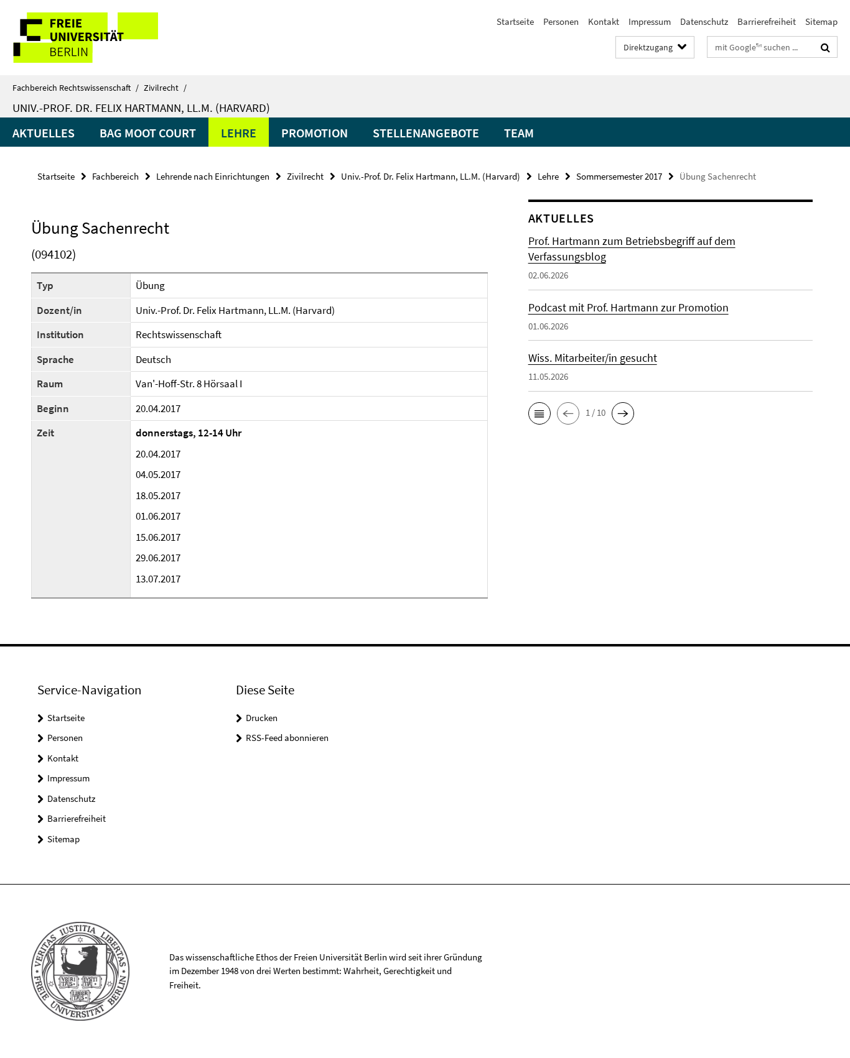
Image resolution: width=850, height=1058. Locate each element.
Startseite (515, 21)
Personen (561, 21)
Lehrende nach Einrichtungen (212, 176)
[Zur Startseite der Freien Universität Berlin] (104, 37)
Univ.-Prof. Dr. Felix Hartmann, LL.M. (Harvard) (141, 107)
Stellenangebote (426, 132)
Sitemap (821, 21)
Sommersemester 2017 (619, 176)
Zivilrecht (165, 87)
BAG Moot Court (148, 132)
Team (519, 132)
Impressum (649, 21)
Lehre (238, 132)
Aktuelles (43, 132)
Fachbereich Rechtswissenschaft (75, 87)
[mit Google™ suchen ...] (825, 47)
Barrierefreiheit (766, 21)
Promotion (314, 132)
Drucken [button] (262, 718)
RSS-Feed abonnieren (287, 737)
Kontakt (603, 21)
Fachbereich (115, 176)
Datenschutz (704, 21)
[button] (539, 413)
